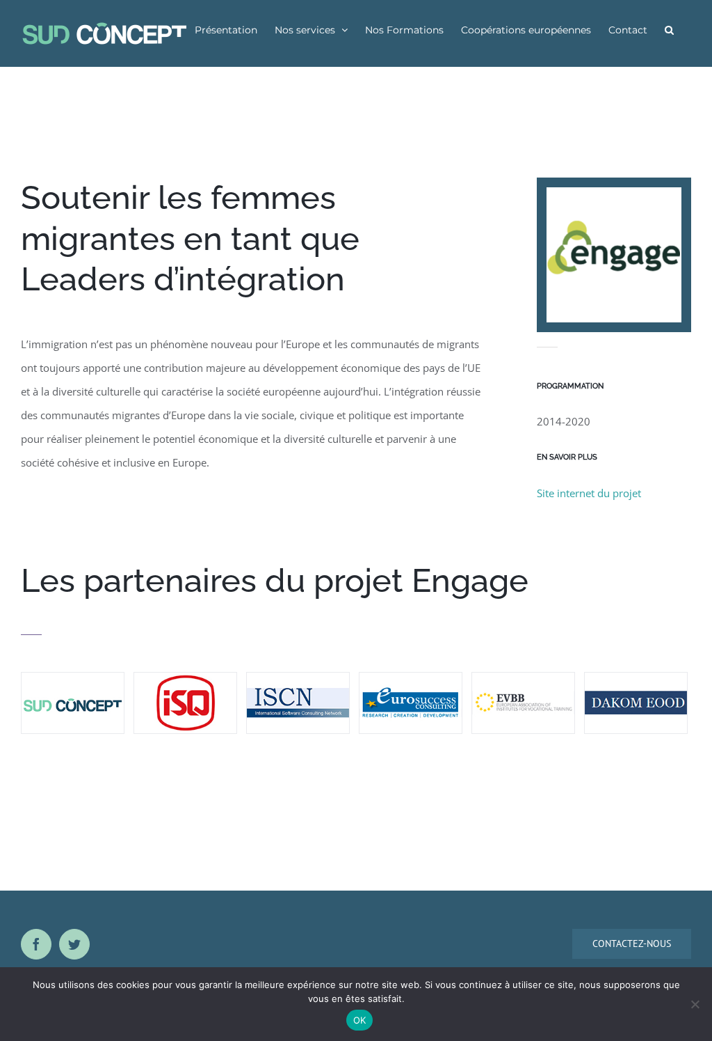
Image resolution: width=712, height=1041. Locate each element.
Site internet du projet (589, 493)
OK (359, 1020)
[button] (669, 29)
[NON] (695, 1004)
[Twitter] (74, 944)
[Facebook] (36, 944)
